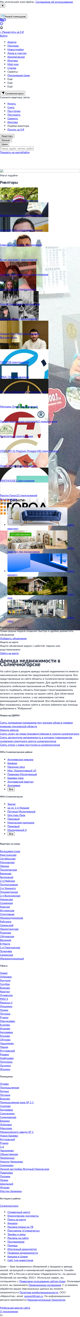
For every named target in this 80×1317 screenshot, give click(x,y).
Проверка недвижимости (22, 1252)
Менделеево (7, 1021)
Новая (3, 973)
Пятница (5, 1013)
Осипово (5, 1106)
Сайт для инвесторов (20, 1260)
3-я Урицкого (8, 888)
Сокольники (7, 1113)
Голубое (5, 984)
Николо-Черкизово (11, 1161)
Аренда (11, 42)
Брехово (5, 987)
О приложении (9, 1311)
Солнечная (6, 903)
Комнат (5, 140)
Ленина (4, 866)
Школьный (6, 1183)
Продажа (13, 45)
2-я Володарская (10, 895)
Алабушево (7, 1058)
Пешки (4, 1047)
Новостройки (15, 49)
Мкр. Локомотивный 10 (21, 770)
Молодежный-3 (17, 830)
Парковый (13, 819)
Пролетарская (8, 869)
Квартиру (7, 136)
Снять (11, 107)
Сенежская (6, 955)
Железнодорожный (12, 958)
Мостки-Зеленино (11, 1191)
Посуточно (13, 111)
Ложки (4, 1010)
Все (11, 789)
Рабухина (5, 921)
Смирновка (6, 1165)
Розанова (5, 932)
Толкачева (6, 951)
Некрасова (6, 899)
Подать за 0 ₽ (15, 129)
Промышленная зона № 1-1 (17, 1102)
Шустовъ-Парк (16, 815)
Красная (5, 906)
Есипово (5, 1024)
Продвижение (15, 1241)
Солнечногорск (9, 1205)
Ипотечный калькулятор (22, 1249)
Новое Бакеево (9, 1135)
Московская (7, 862)
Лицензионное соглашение (44, 1285)
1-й (2, 1146)
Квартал (5, 991)
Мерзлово (6, 1128)
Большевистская (10, 851)
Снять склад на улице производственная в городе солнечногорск (39, 733)
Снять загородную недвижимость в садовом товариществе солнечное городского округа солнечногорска (36, 739)
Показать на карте (11, 152)
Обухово (5, 1039)
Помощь (12, 1245)
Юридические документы (23, 1215)
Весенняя (5, 940)
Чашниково (7, 1043)
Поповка (5, 1176)
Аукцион (12, 1223)
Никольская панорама (20, 822)
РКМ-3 (4, 999)
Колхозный (6, 877)
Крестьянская (8, 855)
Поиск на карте (16, 1219)
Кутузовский (7, 1050)
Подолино (6, 1061)
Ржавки (4, 1054)
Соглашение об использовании (54, 2)
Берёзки (12, 763)
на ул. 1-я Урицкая (18, 807)
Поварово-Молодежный (22, 774)
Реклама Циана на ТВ (20, 1227)
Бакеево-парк (15, 778)
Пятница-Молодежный (21, 811)
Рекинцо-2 (6, 1002)
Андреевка (13, 785)
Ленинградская (9, 929)
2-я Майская (7, 881)
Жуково (4, 1187)
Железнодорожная (11, 918)
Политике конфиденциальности (39, 1292)
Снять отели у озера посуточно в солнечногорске (30, 744)
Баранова (5, 873)
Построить (13, 114)
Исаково (5, 1028)
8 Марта (5, 943)
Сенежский (6, 925)
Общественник (9, 1154)
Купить (11, 103)
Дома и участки (16, 53)
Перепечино (7, 1158)
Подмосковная (9, 884)
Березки (5, 1121)
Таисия (11, 804)
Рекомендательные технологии (46, 1299)
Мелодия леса (16, 767)
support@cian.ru (33, 1296)
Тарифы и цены (16, 1234)
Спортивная (7, 914)
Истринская (7, 910)
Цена (4, 144)
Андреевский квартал (20, 781)
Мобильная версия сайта (15, 1307)
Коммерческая (16, 56)
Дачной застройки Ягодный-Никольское (24, 1169)
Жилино (5, 1069)
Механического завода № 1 (16, 1132)
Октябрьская (7, 858)
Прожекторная (9, 892)
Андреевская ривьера (20, 759)
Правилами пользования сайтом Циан (42, 1281)
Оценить (12, 118)
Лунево (4, 1084)
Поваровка (6, 1172)
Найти (26, 152)
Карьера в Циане (17, 1256)
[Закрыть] (2, 6)
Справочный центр (18, 1212)
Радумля (5, 980)
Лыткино (5, 1065)
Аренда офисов (9, 730)
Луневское (6, 995)
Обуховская (7, 936)
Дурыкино (6, 1006)
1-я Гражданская (10, 947)
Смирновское (8, 1117)
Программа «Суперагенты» (23, 1230)
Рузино (4, 1017)
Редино (4, 1091)
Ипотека (12, 60)
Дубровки (6, 976)
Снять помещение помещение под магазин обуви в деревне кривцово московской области (36, 724)
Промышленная (9, 1087)
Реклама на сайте (17, 1238)
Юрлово (5, 1036)
